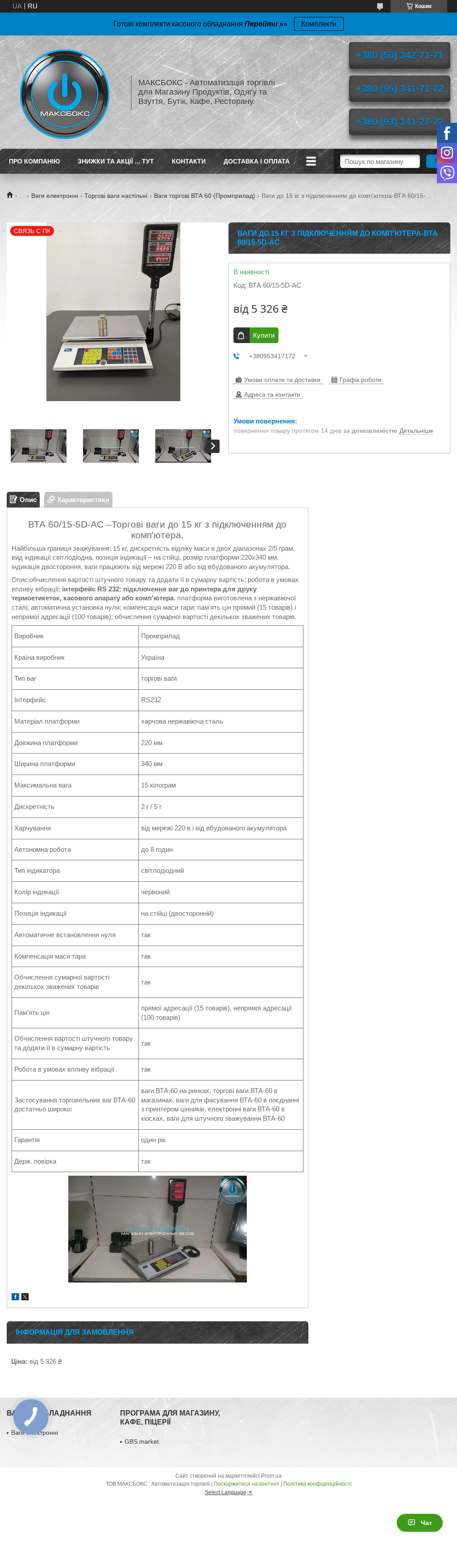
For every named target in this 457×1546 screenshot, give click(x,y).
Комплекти (319, 24)
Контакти (189, 161)
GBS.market (142, 1441)
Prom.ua (271, 1476)
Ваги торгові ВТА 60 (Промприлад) (204, 195)
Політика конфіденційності (317, 1484)
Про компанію (34, 161)
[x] (25, 1298)
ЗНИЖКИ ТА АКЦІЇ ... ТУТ (116, 161)
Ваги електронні (54, 195)
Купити (263, 335)
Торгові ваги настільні (115, 195)
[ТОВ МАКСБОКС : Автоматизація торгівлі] (65, 92)
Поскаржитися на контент (246, 1484)
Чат (426, 1522)
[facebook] (15, 1298)
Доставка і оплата (257, 161)
